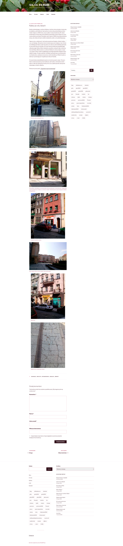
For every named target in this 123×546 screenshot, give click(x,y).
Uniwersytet (84, 109)
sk (41, 23)
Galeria (42, 14)
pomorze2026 (81, 100)
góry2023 (85, 88)
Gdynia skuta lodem (75, 46)
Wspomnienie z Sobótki (76, 27)
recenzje (89, 103)
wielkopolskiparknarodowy (77, 112)
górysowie (88, 91)
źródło (83, 118)
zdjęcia (52, 376)
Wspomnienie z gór (75, 58)
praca (72, 103)
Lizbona (73, 97)
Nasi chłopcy (73, 38)
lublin (79, 97)
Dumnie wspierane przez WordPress (37, 542)
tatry (78, 106)
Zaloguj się (31, 535)
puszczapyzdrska (80, 103)
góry (72, 88)
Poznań (89, 100)
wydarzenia (45, 376)
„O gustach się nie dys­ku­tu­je (48, 68)
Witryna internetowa (35, 428)
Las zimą (73, 62)
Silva (30, 14)
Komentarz (32, 394)
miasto (39, 376)
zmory (57, 376)
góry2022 (78, 88)
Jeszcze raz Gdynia (75, 31)
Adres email (33, 421)
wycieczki (88, 112)
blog (72, 85)
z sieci (78, 118)
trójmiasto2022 (85, 106)
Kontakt (53, 14)
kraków (83, 94)
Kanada (77, 94)
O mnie (36, 14)
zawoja (80, 115)
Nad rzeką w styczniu (75, 54)
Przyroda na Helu (74, 34)
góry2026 (80, 91)
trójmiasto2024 (74, 109)
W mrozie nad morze (75, 50)
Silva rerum (39, 5)
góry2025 (73, 91)
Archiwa (58, 466)
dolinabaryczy (79, 85)
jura (72, 94)
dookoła (33, 376)
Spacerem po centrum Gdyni (77, 42)
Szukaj (30, 466)
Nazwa (31, 413)
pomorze (73, 100)
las (88, 94)
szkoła (72, 106)
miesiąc (90, 97)
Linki (47, 14)
